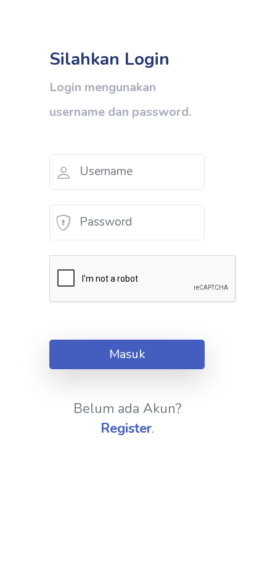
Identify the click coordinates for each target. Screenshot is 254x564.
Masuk (127, 354)
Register (126, 428)
